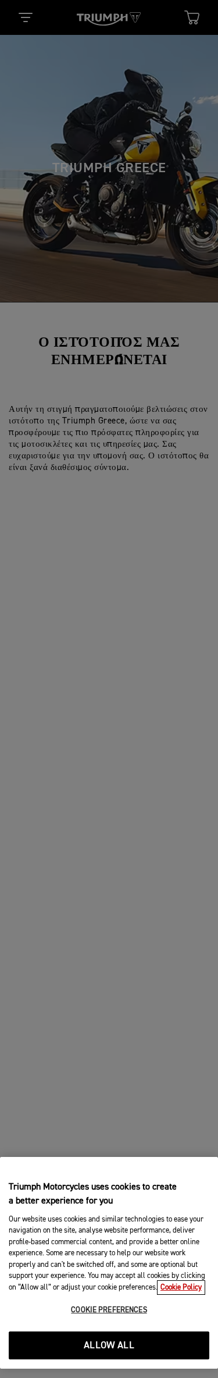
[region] (109, 1263)
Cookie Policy (181, 1287)
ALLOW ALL (109, 1346)
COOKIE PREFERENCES (108, 1310)
